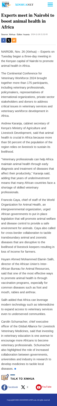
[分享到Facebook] (3, 40)
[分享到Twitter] (8, 40)
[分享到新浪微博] (14, 40)
